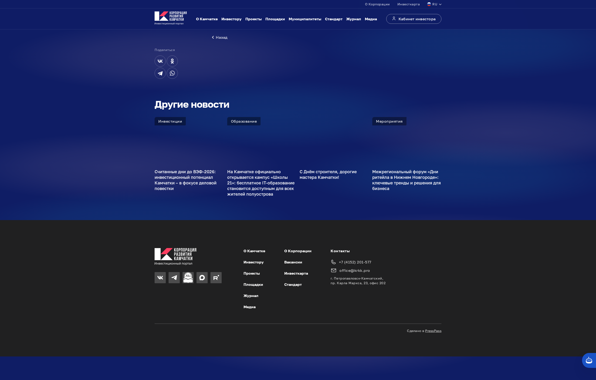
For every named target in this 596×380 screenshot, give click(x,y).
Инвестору (231, 19)
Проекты (253, 19)
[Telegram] (160, 73)
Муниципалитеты (305, 19)
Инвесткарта (408, 4)
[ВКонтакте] (160, 61)
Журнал (353, 19)
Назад (222, 37)
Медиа (371, 19)
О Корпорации (377, 4)
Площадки (275, 19)
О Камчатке (207, 19)
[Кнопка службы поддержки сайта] (589, 360)
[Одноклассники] (172, 61)
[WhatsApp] (172, 73)
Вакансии (293, 262)
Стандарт (333, 19)
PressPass (433, 331)
